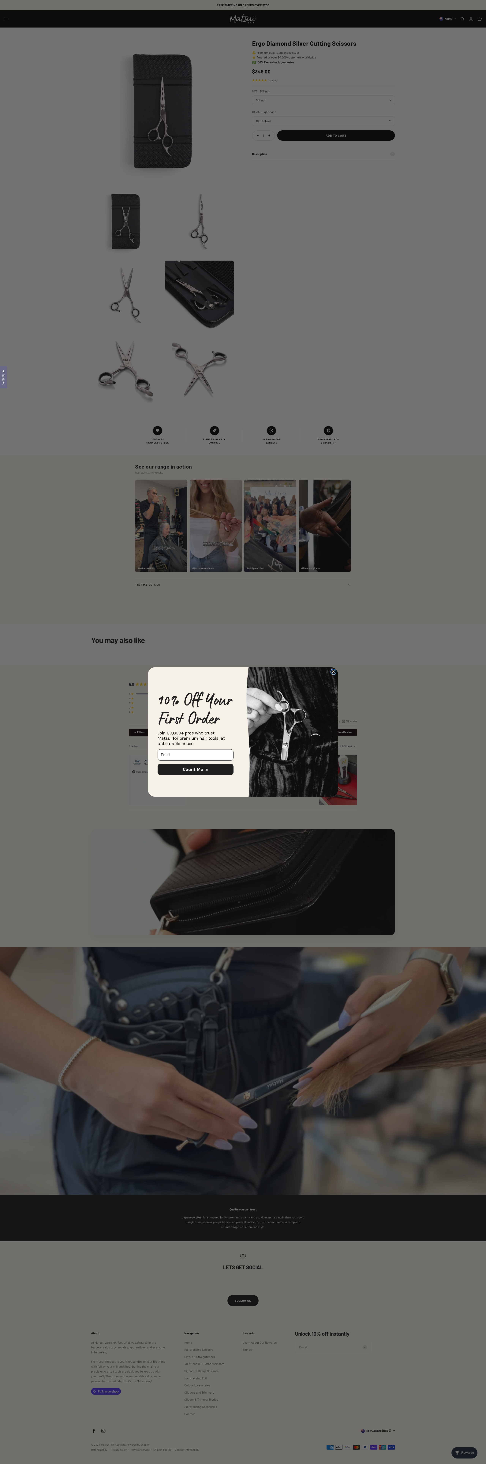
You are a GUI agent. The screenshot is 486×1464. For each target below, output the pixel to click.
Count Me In (195, 769)
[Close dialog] (333, 671)
